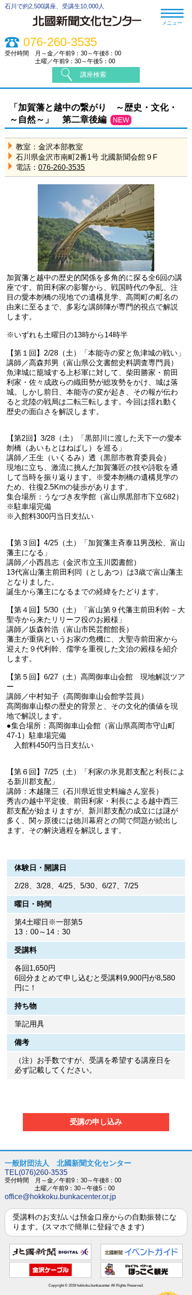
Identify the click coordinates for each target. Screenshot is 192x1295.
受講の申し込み (96, 1122)
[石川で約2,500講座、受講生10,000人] (92, 27)
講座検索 (93, 74)
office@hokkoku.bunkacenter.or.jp (60, 1197)
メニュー (172, 23)
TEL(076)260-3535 (36, 1172)
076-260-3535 (60, 42)
